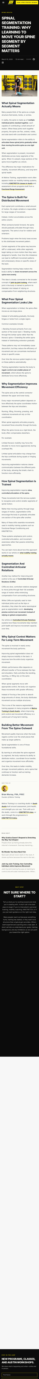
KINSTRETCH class (26, 812)
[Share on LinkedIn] (3, 63)
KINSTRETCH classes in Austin (21, 183)
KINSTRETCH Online (9, 818)
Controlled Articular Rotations (24, 620)
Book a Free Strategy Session (27, 2)
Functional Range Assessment (13, 189)
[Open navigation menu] (3, 2)
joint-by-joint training (19, 282)
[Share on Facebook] (34, 59)
